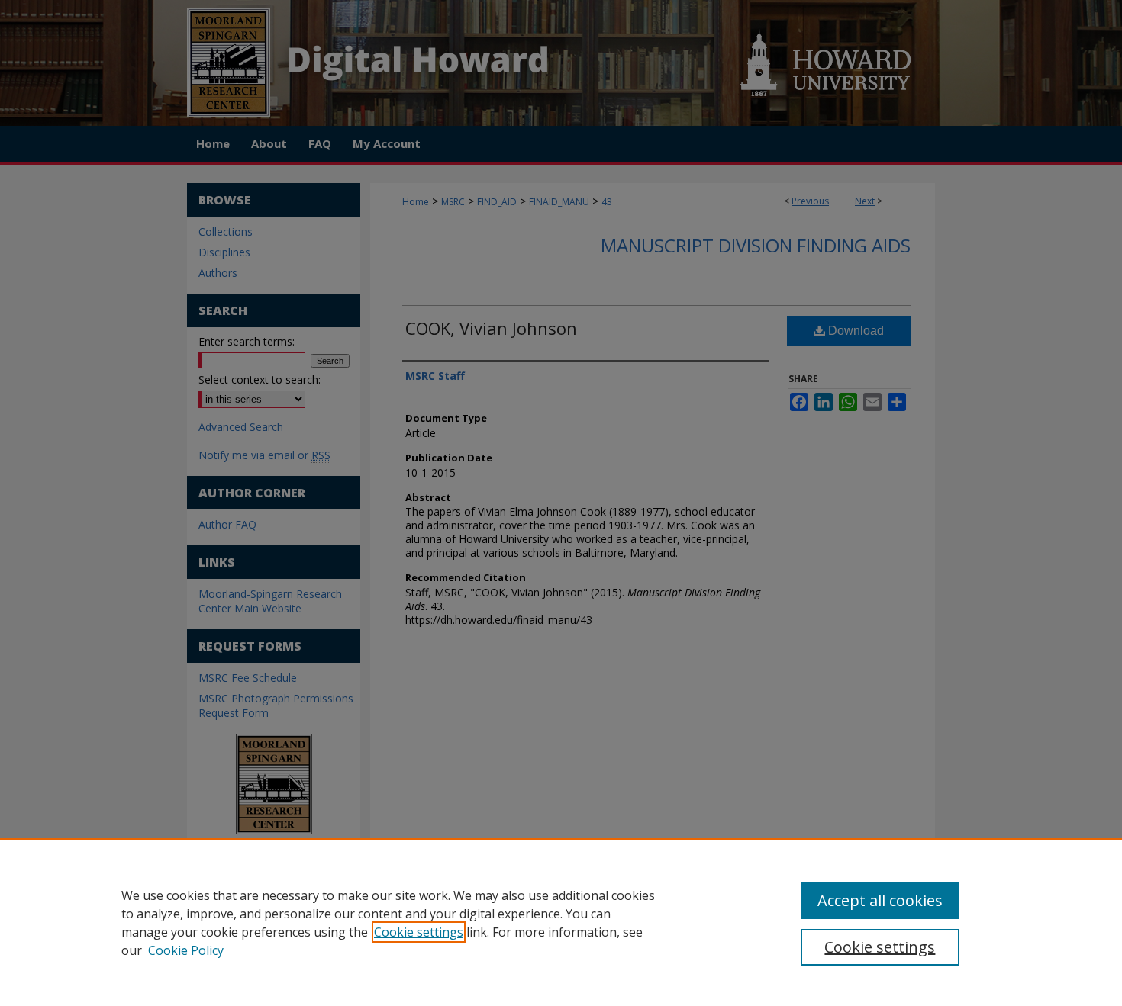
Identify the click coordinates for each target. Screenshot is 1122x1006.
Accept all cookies (880, 900)
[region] (561, 922)
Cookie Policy (186, 950)
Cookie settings (418, 932)
